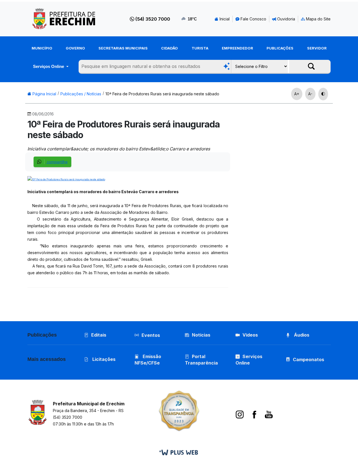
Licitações (103, 359)
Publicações (280, 48)
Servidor (317, 48)
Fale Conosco (252, 18)
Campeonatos (308, 359)
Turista (200, 48)
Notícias (201, 335)
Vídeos (250, 335)
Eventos (151, 335)
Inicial (224, 18)
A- (310, 93)
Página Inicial (43, 93)
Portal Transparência (201, 360)
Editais (98, 335)
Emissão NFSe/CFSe (148, 360)
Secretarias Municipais (123, 48)
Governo (75, 48)
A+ (296, 93)
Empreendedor (237, 48)
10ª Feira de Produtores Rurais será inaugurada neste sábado (162, 93)
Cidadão (169, 48)
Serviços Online (49, 66)
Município (42, 48)
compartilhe (57, 162)
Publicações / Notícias (80, 93)
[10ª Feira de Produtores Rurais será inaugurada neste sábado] (66, 178)
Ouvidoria (285, 18)
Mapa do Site (318, 18)
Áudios (301, 335)
